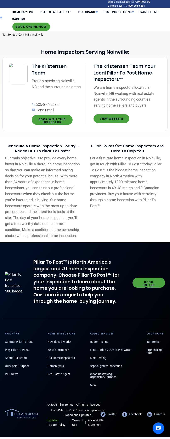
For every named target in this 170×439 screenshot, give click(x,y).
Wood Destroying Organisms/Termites (103, 375)
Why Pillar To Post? (17, 349)
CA (20, 34)
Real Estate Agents (55, 12)
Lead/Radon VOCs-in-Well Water (110, 349)
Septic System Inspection (106, 366)
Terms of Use (77, 422)
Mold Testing (98, 358)
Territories (8, 34)
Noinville (37, 34)
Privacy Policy (56, 422)
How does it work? (59, 341)
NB (27, 34)
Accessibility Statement (96, 422)
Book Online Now (31, 26)
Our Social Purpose (17, 366)
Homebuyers (55, 366)
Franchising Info (154, 351)
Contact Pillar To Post (19, 341)
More (93, 385)
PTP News (11, 374)
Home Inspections (117, 12)
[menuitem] (22, 12)
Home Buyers (22, 12)
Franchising (149, 12)
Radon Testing (99, 341)
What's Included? (58, 349)
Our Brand (86, 12)
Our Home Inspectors (61, 358)
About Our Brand (16, 358)
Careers (18, 19)
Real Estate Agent (58, 374)
